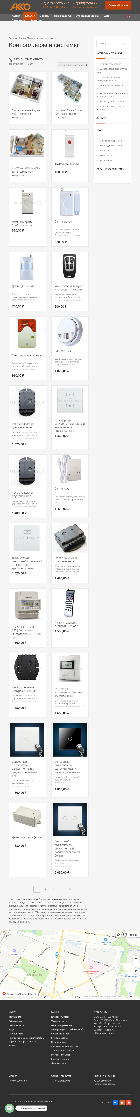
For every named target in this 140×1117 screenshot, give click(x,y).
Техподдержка (16, 1025)
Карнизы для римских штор (109, 87)
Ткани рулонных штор (112, 101)
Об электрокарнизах (111, 140)
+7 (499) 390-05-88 (18, 1080)
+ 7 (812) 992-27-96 (60, 1080)
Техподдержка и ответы (112, 145)
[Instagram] (122, 1102)
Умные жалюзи (59, 1021)
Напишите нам (17, 1033)
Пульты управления (110, 63)
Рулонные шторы (60, 1033)
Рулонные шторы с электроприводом (108, 78)
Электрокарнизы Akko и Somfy (67, 1029)
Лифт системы (58, 1063)
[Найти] (124, 43)
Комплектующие (60, 1058)
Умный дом (106, 155)
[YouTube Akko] (128, 1102)
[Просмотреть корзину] (129, 17)
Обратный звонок (118, 5)
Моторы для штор (61, 1054)
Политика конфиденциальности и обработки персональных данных (26, 1041)
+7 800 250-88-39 (102, 1080)
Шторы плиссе (59, 1042)
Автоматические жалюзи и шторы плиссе (112, 95)
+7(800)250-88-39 (87, 3)
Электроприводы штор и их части (111, 108)
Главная (13, 38)
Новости (104, 150)
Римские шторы (59, 1037)
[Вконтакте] (115, 1102)
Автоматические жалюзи (64, 1046)
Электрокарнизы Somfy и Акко (111, 70)
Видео (12, 1029)
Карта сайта (15, 1016)
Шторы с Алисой (60, 1016)
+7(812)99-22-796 (55, 3)
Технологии (106, 160)
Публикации (15, 1021)
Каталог (22, 38)
